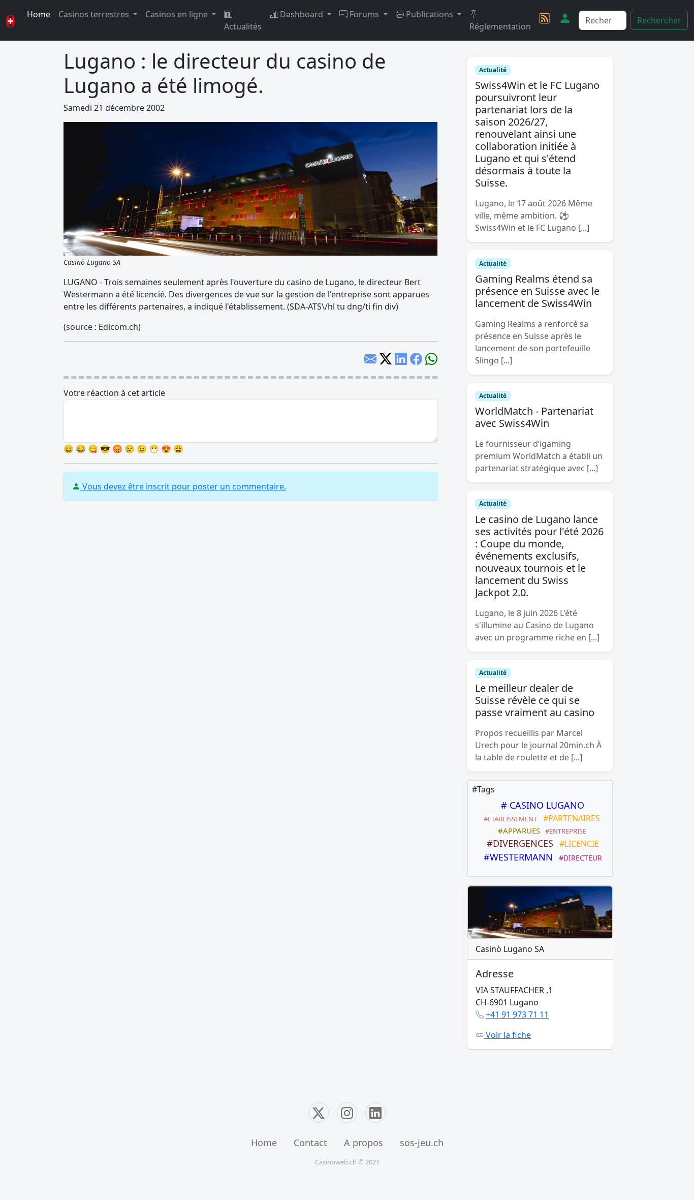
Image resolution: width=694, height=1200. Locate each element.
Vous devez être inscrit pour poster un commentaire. (183, 486)
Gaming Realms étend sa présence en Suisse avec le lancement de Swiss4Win (537, 291)
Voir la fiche (507, 1034)
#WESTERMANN (516, 857)
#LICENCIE (577, 843)
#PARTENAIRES (569, 818)
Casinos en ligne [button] (177, 14)
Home (38, 14)
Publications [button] (429, 14)
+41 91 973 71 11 (517, 1014)
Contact (310, 1142)
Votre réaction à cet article (114, 392)
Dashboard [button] (301, 14)
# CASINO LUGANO (540, 805)
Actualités (243, 26)
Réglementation (500, 26)
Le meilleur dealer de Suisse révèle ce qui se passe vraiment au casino (534, 700)
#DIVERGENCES (517, 843)
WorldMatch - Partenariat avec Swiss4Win (534, 417)
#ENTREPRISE (564, 831)
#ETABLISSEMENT (509, 818)
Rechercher (659, 20)
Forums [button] (364, 14)
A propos (363, 1142)
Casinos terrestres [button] (94, 14)
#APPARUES (517, 830)
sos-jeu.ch (422, 1142)
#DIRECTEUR (578, 858)
